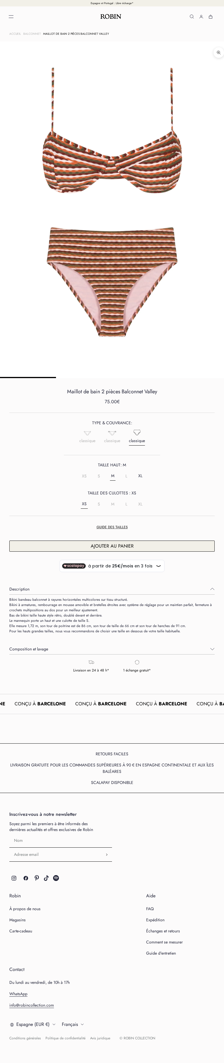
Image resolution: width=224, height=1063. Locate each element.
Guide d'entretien (161, 953)
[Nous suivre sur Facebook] (25, 878)
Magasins (17, 920)
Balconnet (32, 34)
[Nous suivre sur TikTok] (46, 878)
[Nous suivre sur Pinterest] (36, 878)
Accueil (15, 34)
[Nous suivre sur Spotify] (56, 878)
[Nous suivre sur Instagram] (14, 878)
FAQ (150, 909)
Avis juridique (100, 1038)
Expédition (155, 920)
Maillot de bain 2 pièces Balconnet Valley (76, 34)
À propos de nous (25, 909)
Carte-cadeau (20, 931)
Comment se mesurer (164, 942)
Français (70, 1024)
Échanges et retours (163, 931)
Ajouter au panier (112, 546)
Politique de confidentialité (65, 1038)
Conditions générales (25, 1038)
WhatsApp (18, 994)
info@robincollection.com (31, 1005)
